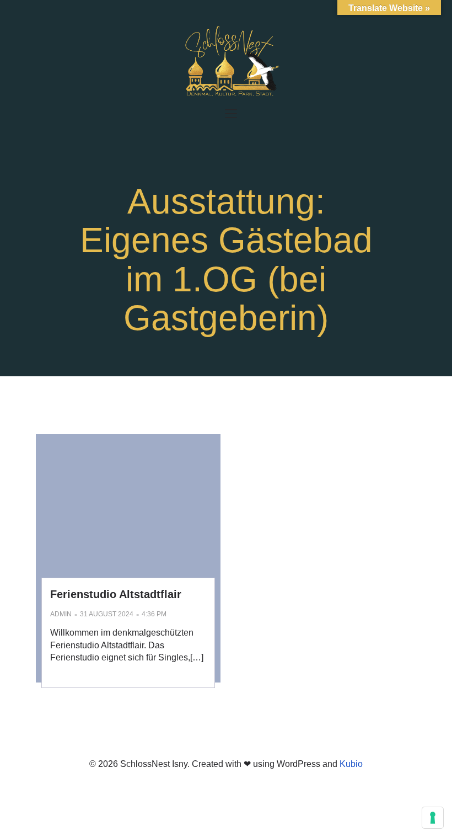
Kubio (351, 764)
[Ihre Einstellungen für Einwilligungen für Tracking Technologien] (432, 817)
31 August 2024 (106, 614)
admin (61, 614)
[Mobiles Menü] (231, 113)
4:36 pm (154, 614)
